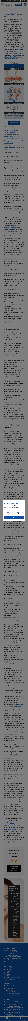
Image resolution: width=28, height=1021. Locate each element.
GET (14, 517)
